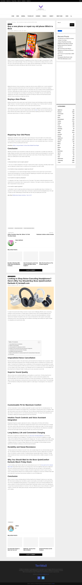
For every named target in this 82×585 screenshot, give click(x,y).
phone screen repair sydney (29, 228)
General (23, 16)
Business (38, 16)
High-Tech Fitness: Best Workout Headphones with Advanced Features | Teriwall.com (65, 50)
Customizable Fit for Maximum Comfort (17, 346)
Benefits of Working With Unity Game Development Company (14, 264)
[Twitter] (43, 577)
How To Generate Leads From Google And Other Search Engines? (31, 264)
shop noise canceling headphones (36, 435)
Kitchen (59, 136)
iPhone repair (10, 228)
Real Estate (60, 151)
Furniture (60, 126)
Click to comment (30, 270)
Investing (59, 134)
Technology (30, 16)
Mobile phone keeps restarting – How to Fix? (22, 195)
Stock (59, 154)
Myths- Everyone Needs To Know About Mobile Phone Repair (26, 145)
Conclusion (11, 354)
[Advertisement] (31, 76)
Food (59, 124)
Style (59, 156)
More (67, 16)
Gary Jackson (11, 30)
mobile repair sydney (18, 228)
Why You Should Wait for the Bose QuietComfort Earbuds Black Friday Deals (24, 352)
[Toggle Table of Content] (38, 342)
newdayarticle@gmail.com (43, 574)
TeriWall (41, 565)
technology (10, 522)
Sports (59, 153)
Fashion (9, 276)
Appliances (60, 109)
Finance (44, 16)
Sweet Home (59, 16)
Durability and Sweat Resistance (15, 351)
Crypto (59, 115)
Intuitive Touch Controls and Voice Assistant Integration (20, 348)
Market (51, 16)
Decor (59, 117)
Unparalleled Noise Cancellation (15, 344)
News (17, 16)
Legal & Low (60, 138)
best (36, 110)
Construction (60, 113)
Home (13, 16)
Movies (59, 147)
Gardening (60, 128)
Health (59, 132)
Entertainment (61, 119)
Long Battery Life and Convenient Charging (18, 349)
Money (59, 143)
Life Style (60, 139)
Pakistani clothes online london (45, 234)
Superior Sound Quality (14, 345)
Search (59, 22)
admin (10, 285)
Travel (59, 162)
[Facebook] (39, 577)
